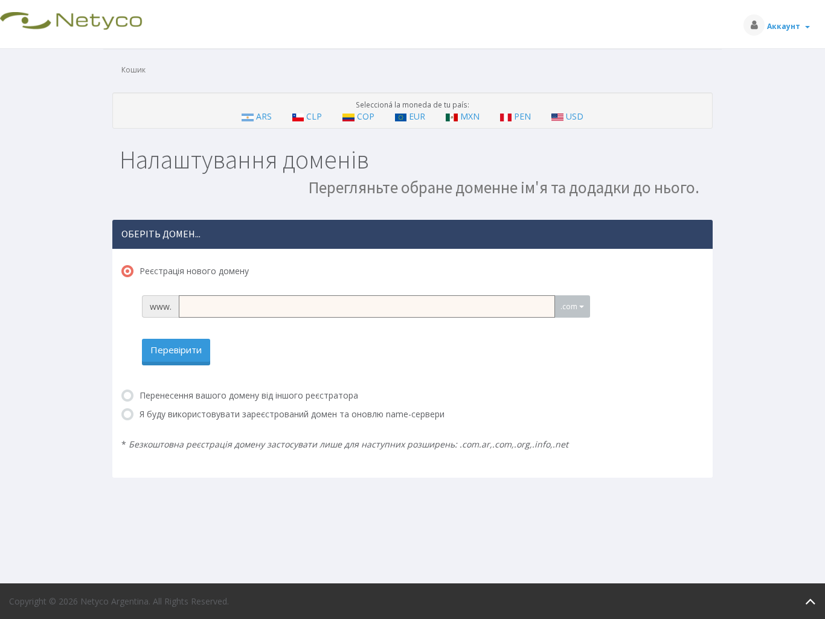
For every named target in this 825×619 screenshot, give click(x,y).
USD (573, 116)
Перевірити (176, 350)
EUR (417, 116)
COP (366, 116)
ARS (264, 116)
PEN (522, 116)
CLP (314, 116)
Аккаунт (785, 26)
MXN (470, 116)
